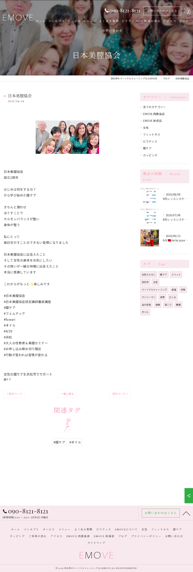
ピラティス (150, 141)
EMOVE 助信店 (152, 121)
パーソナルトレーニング (154, 289)
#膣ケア (59, 442)
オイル (145, 312)
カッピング (150, 155)
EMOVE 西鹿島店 (154, 114)
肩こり (168, 304)
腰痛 (178, 304)
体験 (183, 289)
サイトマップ (96, 542)
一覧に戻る (67, 394)
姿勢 (162, 297)
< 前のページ (14, 394)
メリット (176, 274)
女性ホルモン (148, 274)
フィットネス (151, 134)
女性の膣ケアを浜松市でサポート (28, 374)
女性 (146, 128)
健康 (157, 304)
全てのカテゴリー (154, 107)
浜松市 (145, 282)
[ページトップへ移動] (186, 513)
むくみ (172, 297)
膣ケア (7, 379)
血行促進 (146, 304)
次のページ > (120, 394)
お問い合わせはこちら (162, 10)
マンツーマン (148, 297)
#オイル (75, 442)
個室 (174, 289)
